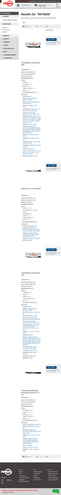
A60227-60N (27, 110)
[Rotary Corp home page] (8, 4)
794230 (30, 445)
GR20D (31, 145)
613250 (34, 116)
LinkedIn (10, 480)
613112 (38, 116)
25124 (24, 132)
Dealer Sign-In (42, 5)
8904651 (38, 128)
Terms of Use (52, 475)
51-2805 (30, 449)
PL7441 (35, 105)
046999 (33, 234)
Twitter (5, 480)
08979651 (35, 233)
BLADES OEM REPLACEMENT (10, 20)
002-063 (32, 149)
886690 (30, 440)
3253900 (30, 100)
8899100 (25, 100)
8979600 (34, 98)
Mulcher (5, 27)
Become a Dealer (51, 1)
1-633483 (36, 121)
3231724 (25, 143)
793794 (34, 238)
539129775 (32, 229)
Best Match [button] (49, 30)
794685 (30, 238)
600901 (39, 238)
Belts (20, 473)
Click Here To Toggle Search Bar (18, 5)
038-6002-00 (27, 103)
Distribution (37, 473)
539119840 (29, 231)
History (36, 475)
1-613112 (29, 122)
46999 (32, 131)
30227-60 (37, 319)
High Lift (5, 32)
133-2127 (28, 151)
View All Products (24, 477)
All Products (25, 5)
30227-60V (34, 109)
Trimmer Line (22, 475)
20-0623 (30, 143)
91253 (38, 141)
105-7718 (29, 154)
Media (44, 1)
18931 (30, 114)
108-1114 (33, 152)
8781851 (38, 129)
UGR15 (29, 96)
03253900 (25, 236)
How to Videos (38, 479)
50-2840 (30, 156)
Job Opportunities (53, 479)
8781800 (25, 131)
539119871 (25, 114)
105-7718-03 (35, 151)
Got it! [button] (55, 491)
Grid (25, 26)
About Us (39, 1)
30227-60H (34, 110)
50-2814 (35, 156)
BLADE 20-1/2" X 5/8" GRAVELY (31, 189)
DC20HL (25, 146)
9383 (28, 112)
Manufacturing (37, 471)
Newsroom (37, 477)
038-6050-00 (31, 102)
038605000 (31, 424)
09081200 (28, 132)
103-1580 (38, 119)
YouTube (8, 480)
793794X (30, 134)
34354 (34, 124)
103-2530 (26, 119)
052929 (30, 438)
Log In (53, 42)
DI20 (39, 145)
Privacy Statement (53, 477)
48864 (29, 131)
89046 (24, 129)
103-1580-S (32, 119)
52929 (24, 443)
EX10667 (35, 145)
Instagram (2, 482)
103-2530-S (26, 117)
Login (58, 1)
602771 (25, 136)
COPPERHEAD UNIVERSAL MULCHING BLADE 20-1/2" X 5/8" (30, 392)
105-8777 (35, 447)
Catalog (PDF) (33, 1)
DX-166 (35, 138)
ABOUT (35, 469)
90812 (34, 126)
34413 (31, 124)
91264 (34, 141)
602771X (35, 134)
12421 (37, 114)
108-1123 (28, 152)
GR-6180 (31, 138)
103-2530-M (32, 117)
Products (21, 469)
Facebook (2, 480)
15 (40, 26)
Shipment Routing (53, 473)
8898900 (33, 129)
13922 (37, 231)
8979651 (25, 128)
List (30, 26)
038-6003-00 (37, 424)
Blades (21, 471)
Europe (58, 6)
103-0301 (31, 121)
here (7, 492)
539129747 (32, 112)
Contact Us (57, 3)
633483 (30, 116)
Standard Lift (6, 29)
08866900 (35, 440)
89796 (34, 128)
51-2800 (35, 449)
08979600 (30, 236)
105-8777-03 (29, 447)
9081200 (29, 98)
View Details (51, 39)
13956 (34, 114)
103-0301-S (26, 121)
